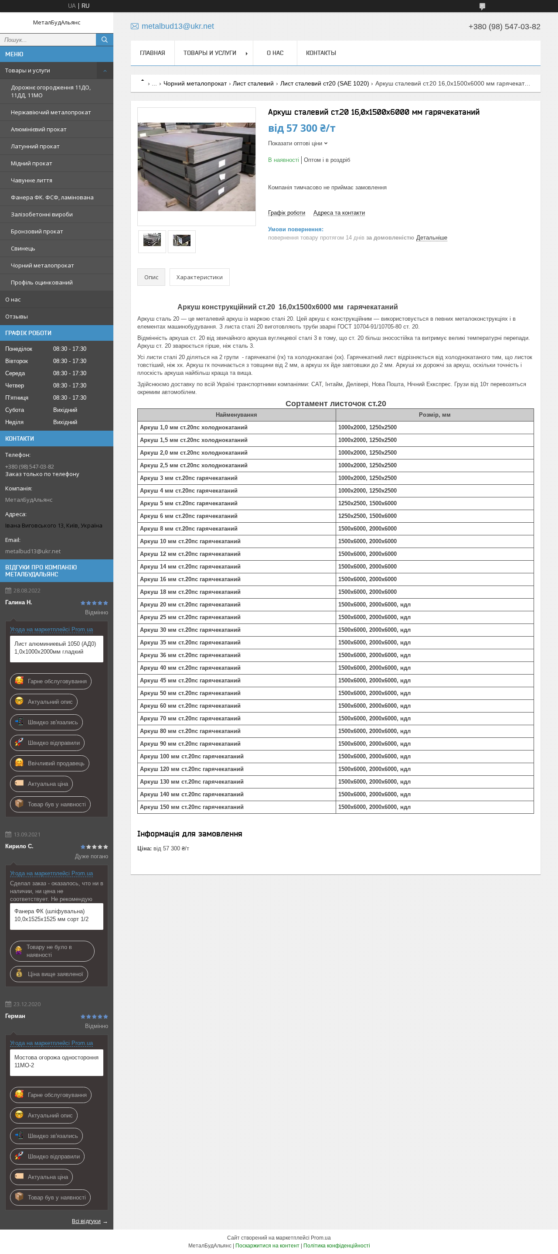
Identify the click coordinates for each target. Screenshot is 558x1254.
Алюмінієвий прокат (39, 129)
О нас (12, 299)
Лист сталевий (253, 83)
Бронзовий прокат (37, 231)
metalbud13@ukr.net (33, 551)
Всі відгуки (86, 1221)
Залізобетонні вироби (42, 214)
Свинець (23, 248)
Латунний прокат (35, 146)
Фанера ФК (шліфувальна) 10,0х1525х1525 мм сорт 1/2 (51, 915)
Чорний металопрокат (42, 265)
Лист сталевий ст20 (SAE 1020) (324, 83)
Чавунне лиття (31, 180)
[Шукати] (104, 39)
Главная (152, 52)
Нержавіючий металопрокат (51, 112)
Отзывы (16, 316)
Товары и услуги (27, 70)
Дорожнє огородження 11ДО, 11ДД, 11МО (51, 91)
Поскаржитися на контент (267, 1246)
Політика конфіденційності (336, 1246)
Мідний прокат (31, 163)
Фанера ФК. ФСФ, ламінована (52, 197)
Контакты (321, 52)
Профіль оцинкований (42, 282)
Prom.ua (321, 1238)
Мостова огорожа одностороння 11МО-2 (56, 1061)
